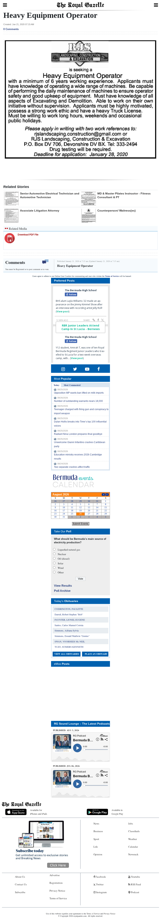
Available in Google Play (117, 811)
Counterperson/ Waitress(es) (116, 210)
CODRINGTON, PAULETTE (69, 608)
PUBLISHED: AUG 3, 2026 (66, 730)
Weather (132, 839)
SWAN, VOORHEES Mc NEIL (70, 641)
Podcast (134, 892)
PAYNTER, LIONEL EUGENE (70, 619)
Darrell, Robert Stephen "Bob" (69, 614)
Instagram (101, 892)
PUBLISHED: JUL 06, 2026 (66, 766)
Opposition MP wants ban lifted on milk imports (79, 392)
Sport (96, 839)
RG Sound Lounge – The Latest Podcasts (82, 723)
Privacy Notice (57, 890)
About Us (20, 876)
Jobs (130, 823)
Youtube (135, 876)
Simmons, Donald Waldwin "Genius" (72, 635)
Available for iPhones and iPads (38, 811)
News (96, 823)
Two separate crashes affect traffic (72, 467)
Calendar (133, 846)
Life (95, 846)
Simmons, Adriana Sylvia (67, 630)
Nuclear (62, 554)
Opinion (97, 854)
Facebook (100, 876)
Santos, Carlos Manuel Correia (69, 625)
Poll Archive (62, 590)
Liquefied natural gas (69, 549)
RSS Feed (135, 884)
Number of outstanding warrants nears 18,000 (78, 401)
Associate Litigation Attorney (39, 210)
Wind (61, 568)
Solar (60, 563)
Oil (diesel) (64, 558)
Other (61, 572)
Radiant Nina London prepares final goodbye (78, 434)
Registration (56, 883)
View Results (63, 585)
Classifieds (134, 831)
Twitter (99, 884)
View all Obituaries (66, 654)
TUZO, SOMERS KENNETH (69, 646)
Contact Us (21, 884)
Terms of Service (112, 276)
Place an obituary (96, 654)
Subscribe (20, 892)
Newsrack (133, 854)
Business (98, 831)
